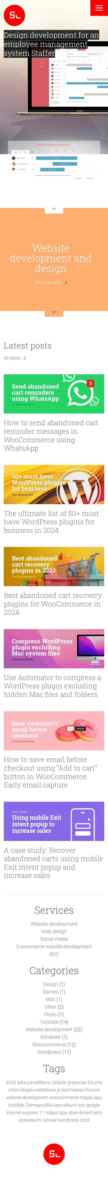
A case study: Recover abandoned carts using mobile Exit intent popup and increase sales (53, 863)
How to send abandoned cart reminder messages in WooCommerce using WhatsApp (51, 435)
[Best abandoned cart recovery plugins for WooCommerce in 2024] (54, 566)
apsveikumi (30, 1120)
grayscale (77, 1082)
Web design (54, 931)
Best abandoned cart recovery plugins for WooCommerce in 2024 (53, 604)
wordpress (68, 1120)
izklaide (58, 1082)
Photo (50, 1014)
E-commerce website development (54, 946)
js (58, 1090)
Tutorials (49, 1022)
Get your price (48, 282)
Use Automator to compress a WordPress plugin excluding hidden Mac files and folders (52, 686)
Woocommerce (49, 1045)
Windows (50, 1037)
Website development (54, 924)
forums (95, 1082)
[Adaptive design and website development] (14, 15)
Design (50, 984)
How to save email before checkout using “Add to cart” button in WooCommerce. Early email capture (50, 772)
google (93, 1105)
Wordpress (49, 1052)
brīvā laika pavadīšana (28, 1082)
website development (27, 1097)
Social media (54, 939)
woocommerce (64, 1097)
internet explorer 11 (25, 1112)
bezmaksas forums (81, 1090)
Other (50, 1007)
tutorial (50, 1120)
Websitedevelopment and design (51, 258)
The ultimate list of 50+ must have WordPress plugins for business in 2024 (51, 522)
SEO (54, 954)
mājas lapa (56, 1112)
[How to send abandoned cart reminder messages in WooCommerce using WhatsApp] (54, 393)
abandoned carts (85, 1112)
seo (81, 1105)
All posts (12, 358)
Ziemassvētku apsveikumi (51, 1105)
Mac (50, 999)
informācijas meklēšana (32, 1090)
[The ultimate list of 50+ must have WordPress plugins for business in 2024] (54, 484)
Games (50, 992)
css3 (84, 1120)
